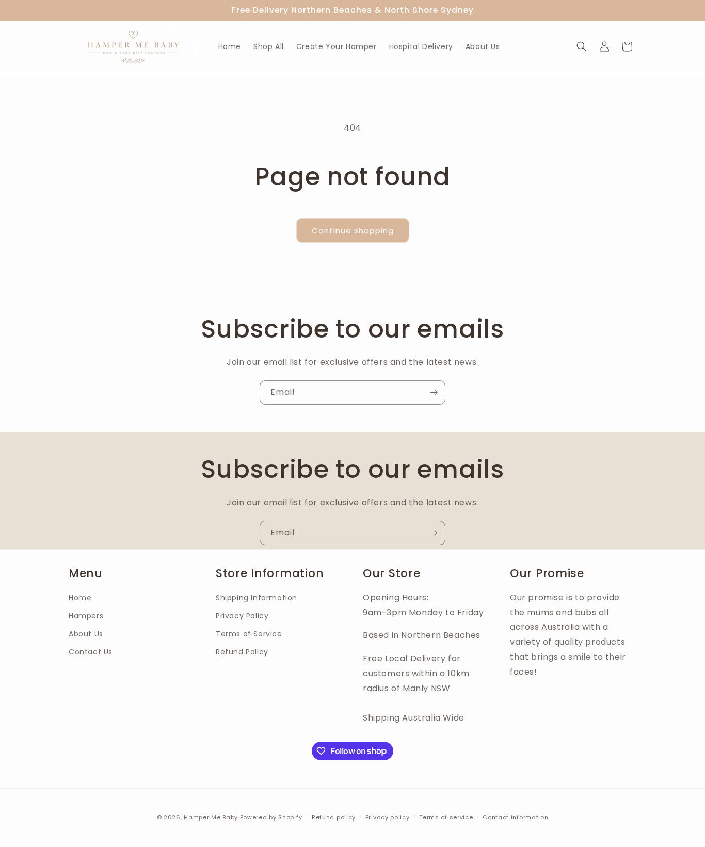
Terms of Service (249, 634)
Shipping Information (256, 598)
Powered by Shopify (271, 817)
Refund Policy (242, 652)
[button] (581, 46)
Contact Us (91, 652)
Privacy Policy (242, 616)
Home (80, 598)
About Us (86, 634)
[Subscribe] (433, 392)
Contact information (515, 816)
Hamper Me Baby (212, 817)
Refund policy (334, 816)
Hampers (86, 616)
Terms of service (446, 816)
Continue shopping (353, 230)
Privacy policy (387, 816)
